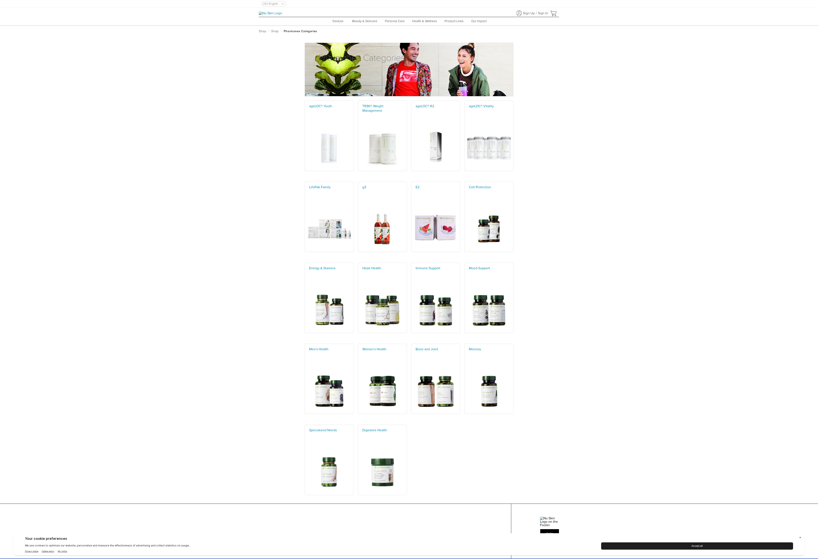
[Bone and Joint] (435, 413)
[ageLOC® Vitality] (488, 170)
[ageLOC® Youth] (329, 170)
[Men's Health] (329, 413)
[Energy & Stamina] (329, 332)
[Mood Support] (488, 332)
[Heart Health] (382, 332)
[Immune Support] (435, 332)
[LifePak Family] (329, 251)
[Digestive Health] (382, 494)
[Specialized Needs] (329, 494)
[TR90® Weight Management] (382, 170)
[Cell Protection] (488, 251)
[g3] (382, 251)
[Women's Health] (382, 413)
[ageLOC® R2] (435, 170)
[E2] (435, 251)
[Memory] (488, 413)
